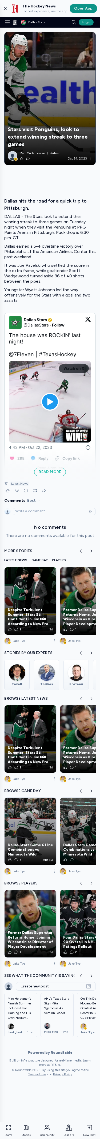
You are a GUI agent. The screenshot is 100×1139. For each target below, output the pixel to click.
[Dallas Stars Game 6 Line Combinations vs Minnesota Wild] (30, 831)
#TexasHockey (57, 354)
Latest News (19, 483)
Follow (58, 325)
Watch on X (73, 368)
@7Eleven (21, 354)
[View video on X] (50, 402)
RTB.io (55, 1065)
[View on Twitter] (88, 322)
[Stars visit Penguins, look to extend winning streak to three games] (50, 98)
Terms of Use (37, 1074)
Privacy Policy (62, 1074)
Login (86, 22)
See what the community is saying (40, 975)
